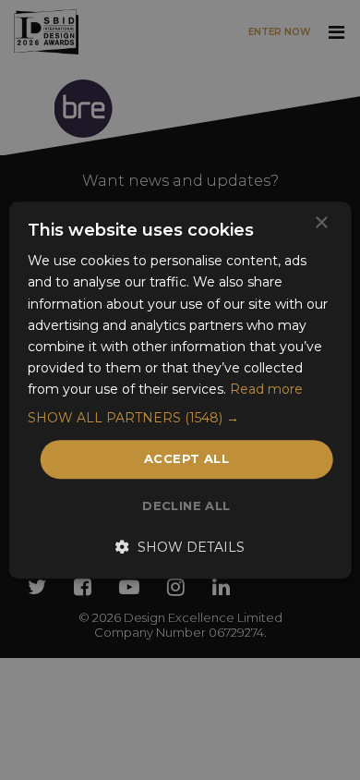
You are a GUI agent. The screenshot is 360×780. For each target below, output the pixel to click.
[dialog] (180, 390)
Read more (266, 389)
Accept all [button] (186, 458)
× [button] (321, 223)
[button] (180, 417)
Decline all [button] (186, 505)
